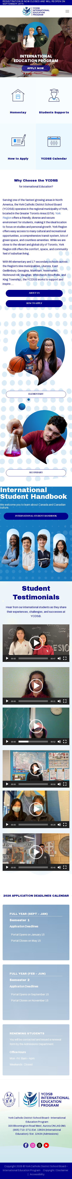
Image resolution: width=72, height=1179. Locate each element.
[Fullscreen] (65, 658)
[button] (36, 643)
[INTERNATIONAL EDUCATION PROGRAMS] (36, 11)
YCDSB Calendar (54, 158)
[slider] (33, 658)
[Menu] (67, 11)
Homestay (18, 112)
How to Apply (18, 158)
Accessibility (37, 1174)
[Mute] (59, 658)
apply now (36, 68)
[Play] (7, 658)
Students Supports (54, 112)
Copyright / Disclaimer (55, 1170)
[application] (36, 643)
